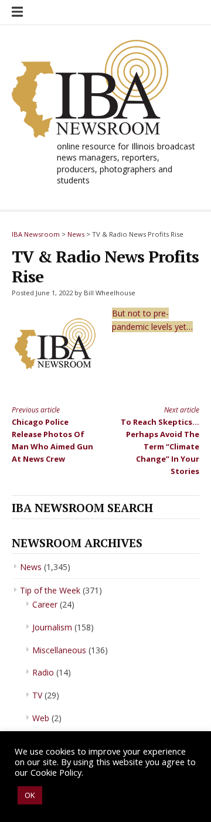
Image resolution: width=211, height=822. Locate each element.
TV (37, 695)
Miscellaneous (59, 650)
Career (44, 604)
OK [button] (30, 795)
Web (40, 718)
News (31, 566)
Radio (43, 672)
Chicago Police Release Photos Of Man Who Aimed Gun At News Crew (52, 434)
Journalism (52, 627)
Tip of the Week (50, 590)
